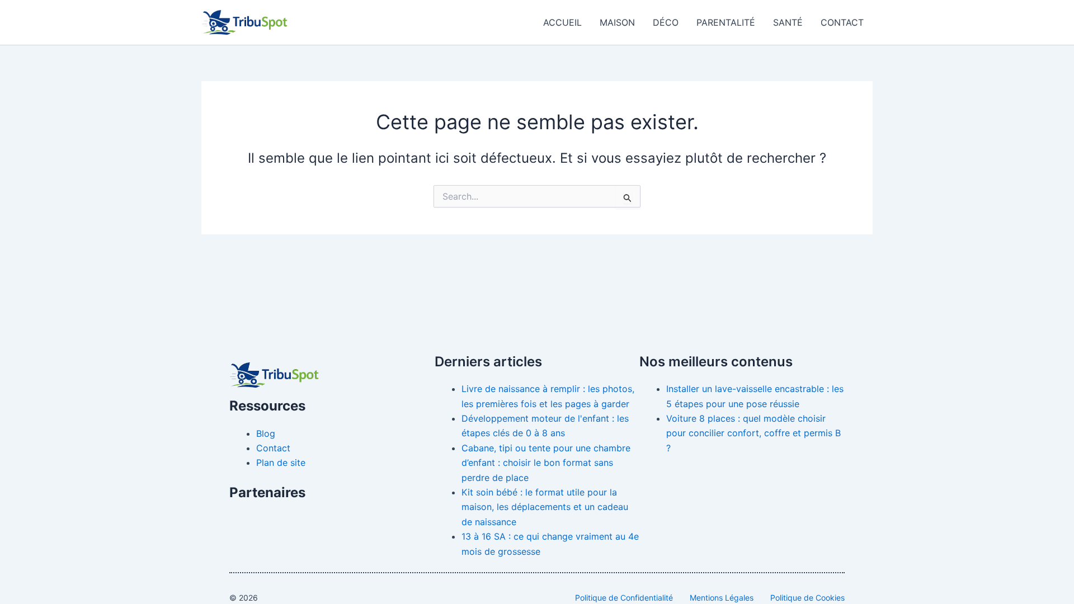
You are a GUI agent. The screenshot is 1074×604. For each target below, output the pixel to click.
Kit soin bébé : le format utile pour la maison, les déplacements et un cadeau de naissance (544, 507)
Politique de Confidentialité (624, 597)
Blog (265, 433)
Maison (617, 22)
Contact (842, 22)
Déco (666, 22)
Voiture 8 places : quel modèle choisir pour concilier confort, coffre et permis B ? (753, 433)
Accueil (562, 22)
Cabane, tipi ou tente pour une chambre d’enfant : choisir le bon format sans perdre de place (545, 462)
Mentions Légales (721, 597)
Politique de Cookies (807, 597)
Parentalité (725, 22)
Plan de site (280, 462)
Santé (788, 22)
